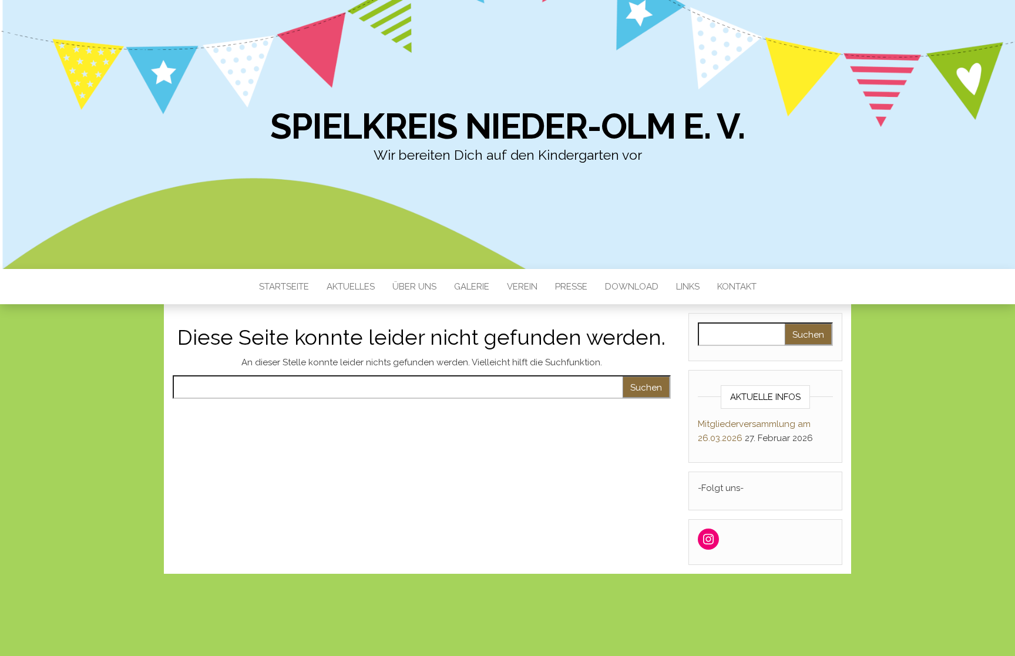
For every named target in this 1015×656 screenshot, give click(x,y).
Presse (571, 286)
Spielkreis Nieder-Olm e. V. (507, 126)
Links (688, 286)
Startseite (284, 286)
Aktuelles (351, 286)
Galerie (471, 286)
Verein (522, 286)
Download (631, 286)
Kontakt (737, 286)
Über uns (414, 286)
